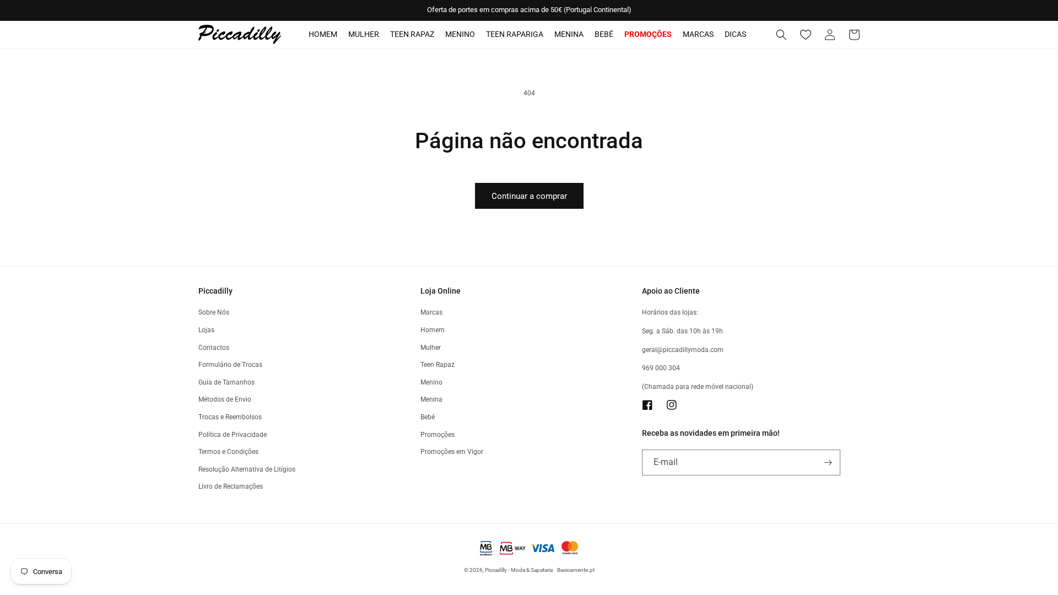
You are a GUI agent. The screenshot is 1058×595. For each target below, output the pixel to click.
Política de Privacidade (232, 435)
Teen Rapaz (412, 34)
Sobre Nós (213, 312)
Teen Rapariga (514, 34)
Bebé (604, 34)
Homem (323, 34)
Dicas (735, 34)
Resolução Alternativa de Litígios (246, 469)
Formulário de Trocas (230, 365)
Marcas (698, 34)
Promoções (437, 435)
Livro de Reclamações (230, 486)
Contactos (213, 347)
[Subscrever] (828, 462)
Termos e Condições (228, 452)
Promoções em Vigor (451, 452)
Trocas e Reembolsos (230, 417)
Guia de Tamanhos (226, 382)
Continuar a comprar (529, 196)
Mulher (363, 34)
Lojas (206, 330)
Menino (460, 34)
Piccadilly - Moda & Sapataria (519, 570)
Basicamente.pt (576, 570)
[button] (781, 35)
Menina (569, 34)
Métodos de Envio (224, 399)
